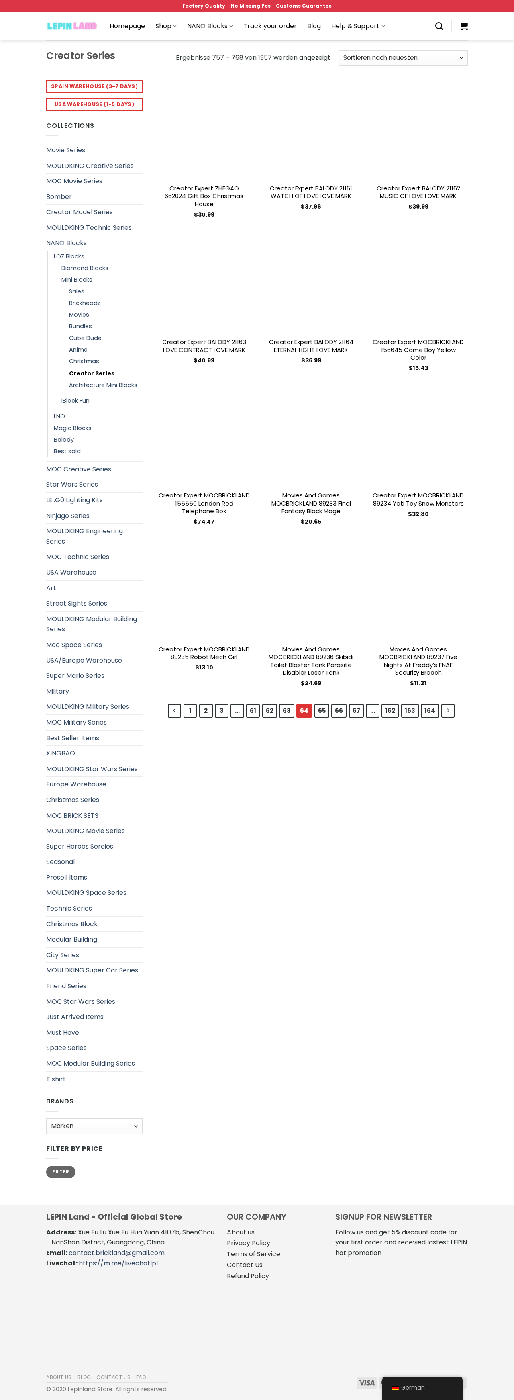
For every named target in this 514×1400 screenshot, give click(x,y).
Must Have (62, 1032)
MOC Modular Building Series (90, 1063)
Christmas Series (72, 799)
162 (390, 710)
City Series (62, 955)
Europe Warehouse (76, 784)
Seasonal (60, 861)
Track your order (270, 26)
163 (410, 710)
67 (356, 710)
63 (287, 710)
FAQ (141, 1377)
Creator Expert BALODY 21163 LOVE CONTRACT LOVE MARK (204, 346)
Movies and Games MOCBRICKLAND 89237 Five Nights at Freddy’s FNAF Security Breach (418, 661)
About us (241, 1232)
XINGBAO (60, 753)
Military (57, 691)
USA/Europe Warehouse (84, 660)
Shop (163, 26)
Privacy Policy (248, 1243)
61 (253, 710)
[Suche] (439, 26)
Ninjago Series (68, 515)
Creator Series (91, 373)
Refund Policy (248, 1276)
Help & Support (355, 26)
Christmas (84, 361)
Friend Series (66, 986)
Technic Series (69, 908)
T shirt (56, 1079)
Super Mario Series (75, 675)
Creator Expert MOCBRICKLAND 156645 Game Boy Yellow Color (418, 350)
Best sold (67, 451)
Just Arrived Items (75, 1016)
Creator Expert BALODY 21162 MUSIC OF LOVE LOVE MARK (418, 192)
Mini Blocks (76, 280)
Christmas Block (72, 924)
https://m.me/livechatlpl (118, 1263)
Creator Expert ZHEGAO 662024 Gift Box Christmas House (204, 196)
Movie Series (65, 150)
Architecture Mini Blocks (103, 385)
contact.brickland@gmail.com (117, 1252)
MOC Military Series (76, 722)
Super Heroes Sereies (79, 846)
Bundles (80, 326)
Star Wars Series (72, 484)
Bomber (59, 196)
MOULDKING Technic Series (89, 227)
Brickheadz (84, 303)
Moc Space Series (74, 644)
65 (322, 710)
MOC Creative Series (78, 469)
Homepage (127, 26)
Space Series (66, 1047)
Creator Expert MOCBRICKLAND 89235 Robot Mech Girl (204, 653)
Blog (314, 26)
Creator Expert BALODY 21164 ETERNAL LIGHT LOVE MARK (311, 346)
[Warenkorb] (464, 26)
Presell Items (66, 877)
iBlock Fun (75, 401)
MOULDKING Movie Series (85, 830)
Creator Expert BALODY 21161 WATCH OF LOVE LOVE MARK (311, 192)
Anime (78, 350)
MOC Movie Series (74, 181)
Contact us (113, 1377)
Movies (79, 315)
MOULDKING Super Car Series (92, 970)
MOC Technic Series (77, 556)
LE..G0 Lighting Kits (74, 500)
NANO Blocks (207, 26)
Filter (60, 1172)
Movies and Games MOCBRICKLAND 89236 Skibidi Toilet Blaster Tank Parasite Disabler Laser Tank (311, 661)
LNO (59, 416)
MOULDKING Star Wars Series (92, 769)
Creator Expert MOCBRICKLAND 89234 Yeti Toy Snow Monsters (418, 499)
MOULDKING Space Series (86, 892)
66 (339, 710)
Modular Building (71, 939)
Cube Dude (85, 338)
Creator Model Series (79, 212)
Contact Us (245, 1264)
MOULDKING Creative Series (90, 165)
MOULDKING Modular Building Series (91, 624)
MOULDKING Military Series (87, 706)
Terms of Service (253, 1254)
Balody (64, 440)
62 (269, 710)
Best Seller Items (72, 738)
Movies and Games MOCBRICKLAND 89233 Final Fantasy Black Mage (311, 503)
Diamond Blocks (84, 268)
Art (51, 588)
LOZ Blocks (69, 256)
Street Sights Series (76, 603)
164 (429, 710)
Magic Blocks (73, 428)
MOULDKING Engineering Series (84, 536)
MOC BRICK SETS (72, 815)
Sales (76, 291)
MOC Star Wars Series (80, 1001)
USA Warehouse (71, 572)
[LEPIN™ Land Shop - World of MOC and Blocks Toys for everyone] (72, 26)
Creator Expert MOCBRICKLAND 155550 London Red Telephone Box (204, 503)
